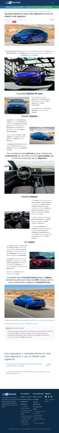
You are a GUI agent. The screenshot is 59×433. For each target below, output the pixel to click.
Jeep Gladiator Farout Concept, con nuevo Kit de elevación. (38, 320)
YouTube (35, 323)
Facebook (17, 323)
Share (53, 20)
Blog (10, 11)
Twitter (23, 323)
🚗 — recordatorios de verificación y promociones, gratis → (28, 7)
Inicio (5, 11)
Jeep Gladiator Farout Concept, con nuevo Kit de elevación (27, 357)
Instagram (28, 323)
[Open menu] (53, 2)
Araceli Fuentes (18, 328)
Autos (14, 11)
